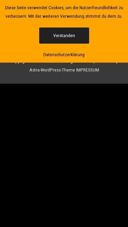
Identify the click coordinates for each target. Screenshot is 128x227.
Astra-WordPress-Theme (52, 69)
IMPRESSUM (87, 69)
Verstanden (64, 35)
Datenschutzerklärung (64, 54)
